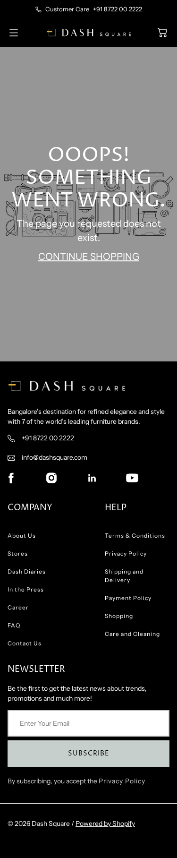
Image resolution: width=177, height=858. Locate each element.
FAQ (14, 625)
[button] (162, 32)
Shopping (119, 615)
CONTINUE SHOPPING (88, 257)
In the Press (26, 589)
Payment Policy (128, 597)
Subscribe (88, 753)
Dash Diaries (27, 571)
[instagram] (51, 477)
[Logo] (88, 32)
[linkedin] (92, 477)
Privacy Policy (126, 553)
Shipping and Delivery (124, 575)
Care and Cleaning (132, 633)
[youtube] (132, 477)
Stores (18, 553)
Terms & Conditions (135, 535)
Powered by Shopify (105, 823)
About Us (22, 535)
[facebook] (10, 477)
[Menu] (13, 32)
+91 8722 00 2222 (117, 9)
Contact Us (25, 643)
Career (18, 607)
